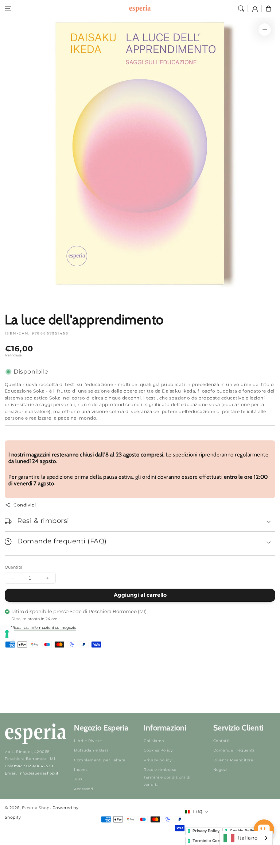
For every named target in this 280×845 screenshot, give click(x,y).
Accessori (83, 789)
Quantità (14, 567)
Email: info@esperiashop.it (32, 773)
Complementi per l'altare (99, 760)
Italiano (248, 838)
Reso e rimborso (160, 769)
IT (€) (197, 811)
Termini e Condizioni (212, 840)
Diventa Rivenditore (233, 760)
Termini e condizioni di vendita (167, 781)
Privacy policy (157, 760)
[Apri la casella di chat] (264, 829)
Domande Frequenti (233, 750)
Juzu (78, 779)
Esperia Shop (36, 807)
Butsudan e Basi (91, 750)
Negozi (220, 769)
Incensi (81, 769)
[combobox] (246, 838)
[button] (8, 8)
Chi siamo (154, 740)
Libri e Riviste (88, 740)
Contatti (221, 740)
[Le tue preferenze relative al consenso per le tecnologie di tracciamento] (7, 634)
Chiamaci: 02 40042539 (29, 766)
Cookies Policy (158, 750)
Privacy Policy (205, 830)
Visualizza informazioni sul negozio (43, 627)
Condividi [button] (24, 505)
